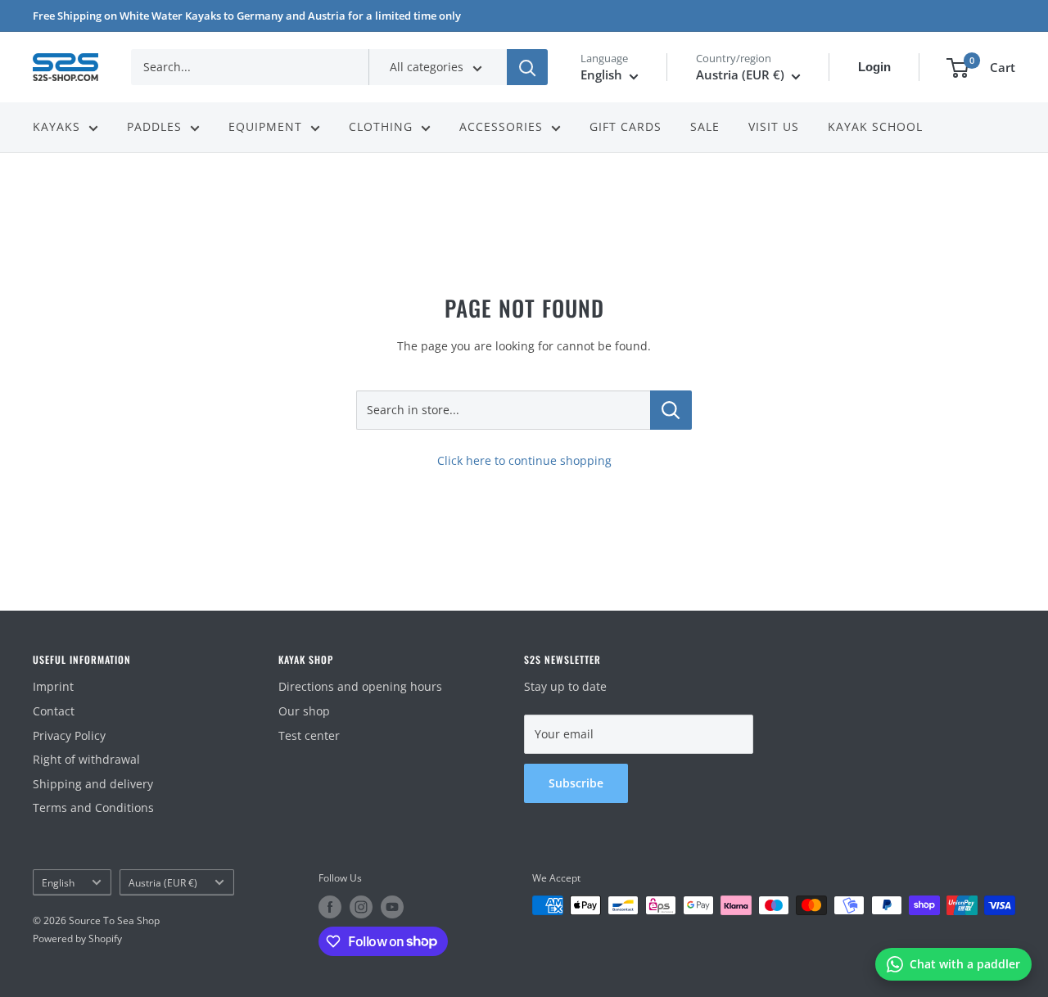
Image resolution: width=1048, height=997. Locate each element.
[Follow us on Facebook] (329, 906)
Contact (54, 711)
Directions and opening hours (360, 686)
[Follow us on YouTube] (392, 906)
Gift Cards (626, 127)
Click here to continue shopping (524, 460)
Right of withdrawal (86, 759)
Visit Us (773, 127)
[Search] (527, 67)
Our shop (304, 711)
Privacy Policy (69, 735)
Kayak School (875, 127)
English (58, 882)
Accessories (501, 127)
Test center (309, 735)
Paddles (154, 127)
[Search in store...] (671, 410)
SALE (705, 127)
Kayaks (56, 127)
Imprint (53, 686)
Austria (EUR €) (163, 882)
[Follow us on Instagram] (361, 906)
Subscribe (576, 783)
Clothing (381, 127)
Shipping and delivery (93, 784)
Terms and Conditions (93, 807)
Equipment (265, 127)
